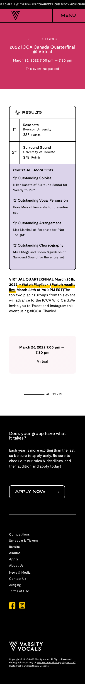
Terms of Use (19, 591)
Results (14, 547)
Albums (14, 553)
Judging (15, 585)
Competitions (19, 534)
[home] (14, 16)
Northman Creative (38, 666)
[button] (64, 16)
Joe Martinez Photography (51, 663)
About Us (16, 565)
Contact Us (17, 578)
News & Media (19, 572)
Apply (13, 559)
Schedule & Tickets (23, 540)
